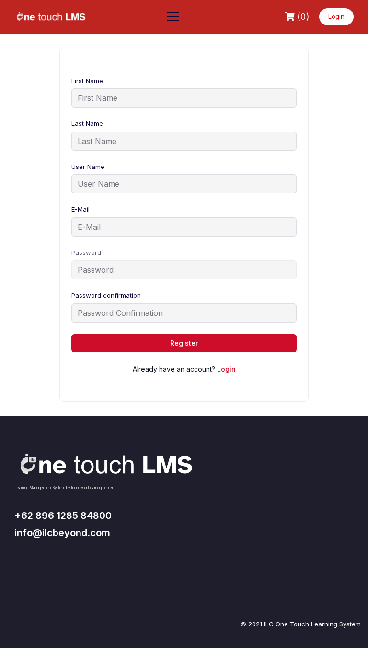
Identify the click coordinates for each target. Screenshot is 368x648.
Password (86, 252)
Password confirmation (106, 295)
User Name (87, 166)
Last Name (87, 123)
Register (184, 343)
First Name (87, 80)
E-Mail (80, 209)
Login (336, 16)
